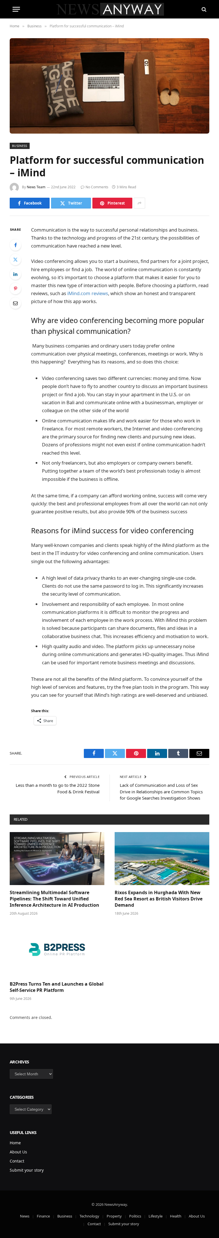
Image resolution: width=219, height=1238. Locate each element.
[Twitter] (15, 259)
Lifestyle (156, 1216)
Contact (17, 1161)
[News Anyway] (109, 9)
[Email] (15, 303)
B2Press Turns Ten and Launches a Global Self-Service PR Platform (57, 987)
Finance (43, 1216)
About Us (18, 1152)
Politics (135, 1216)
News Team (36, 187)
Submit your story (27, 1170)
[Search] (203, 9)
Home (15, 1142)
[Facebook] (15, 245)
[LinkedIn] (15, 274)
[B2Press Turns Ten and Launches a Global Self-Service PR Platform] (57, 950)
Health (175, 1216)
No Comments (97, 187)
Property (114, 1216)
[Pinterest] (15, 288)
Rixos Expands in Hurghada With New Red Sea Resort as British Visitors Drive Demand (158, 899)
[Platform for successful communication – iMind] (109, 86)
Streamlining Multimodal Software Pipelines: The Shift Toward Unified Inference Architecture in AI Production (54, 899)
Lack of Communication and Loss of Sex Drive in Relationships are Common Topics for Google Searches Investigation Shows (161, 791)
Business (19, 146)
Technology (89, 1216)
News (24, 1216)
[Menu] (16, 9)
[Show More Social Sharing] (139, 203)
